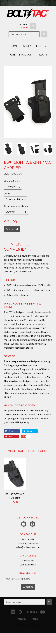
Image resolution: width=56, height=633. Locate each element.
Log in (43, 54)
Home (14, 46)
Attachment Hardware (16, 206)
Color (7, 193)
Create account (22, 54)
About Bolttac (28, 564)
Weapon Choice (12, 181)
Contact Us (28, 560)
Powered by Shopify (28, 628)
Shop (27, 46)
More (40, 46)
